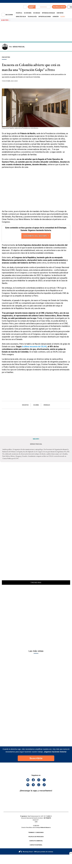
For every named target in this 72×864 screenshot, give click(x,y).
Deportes (60, 13)
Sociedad (36, 13)
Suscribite (36, 758)
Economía (27, 13)
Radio (62, 16)
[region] (36, 35)
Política (19, 13)
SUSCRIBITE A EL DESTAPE (35, 236)
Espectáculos (21, 16)
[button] (4, 98)
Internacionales (48, 13)
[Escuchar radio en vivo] (43, 7)
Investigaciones (45, 16)
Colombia (36, 405)
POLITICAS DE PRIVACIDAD (36, 836)
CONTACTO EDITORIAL (36, 845)
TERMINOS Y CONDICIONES (36, 832)
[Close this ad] (70, 853)
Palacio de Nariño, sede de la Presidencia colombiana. (20, 128)
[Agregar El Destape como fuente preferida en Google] (36, 85)
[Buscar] (25, 7)
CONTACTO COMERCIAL (36, 840)
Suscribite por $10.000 (59, 7)
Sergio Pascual (17, 47)
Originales (47, 405)
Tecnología (32, 16)
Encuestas (25, 405)
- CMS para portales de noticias (38, 851)
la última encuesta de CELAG (34, 346)
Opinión (56, 16)
